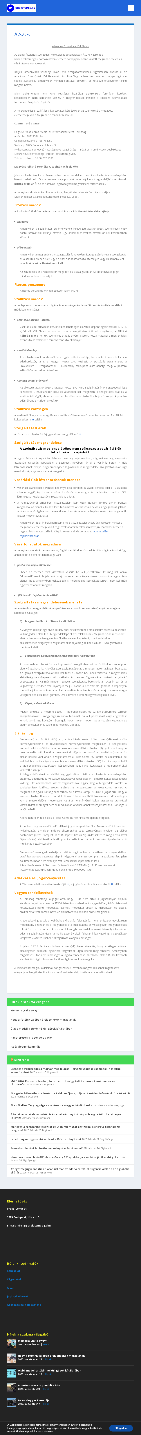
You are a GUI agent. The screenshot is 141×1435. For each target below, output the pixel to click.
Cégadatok (14, 1279)
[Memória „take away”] (11, 1343)
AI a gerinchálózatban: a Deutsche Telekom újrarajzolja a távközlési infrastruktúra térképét (70, 1093)
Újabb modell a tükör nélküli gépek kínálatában (41, 1028)
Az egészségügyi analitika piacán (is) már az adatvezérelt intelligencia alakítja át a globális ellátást (70, 1170)
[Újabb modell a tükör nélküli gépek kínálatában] (11, 1373)
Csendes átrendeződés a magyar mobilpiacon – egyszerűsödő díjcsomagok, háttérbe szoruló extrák (65, 1070)
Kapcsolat (13, 1271)
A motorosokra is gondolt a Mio (31, 1037)
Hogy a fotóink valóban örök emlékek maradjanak (43, 1019)
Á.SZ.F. (11, 1287)
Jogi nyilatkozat (17, 1296)
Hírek (46, 1344)
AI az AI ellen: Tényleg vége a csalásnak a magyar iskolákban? (50, 1105)
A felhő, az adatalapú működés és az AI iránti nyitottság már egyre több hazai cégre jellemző (66, 1116)
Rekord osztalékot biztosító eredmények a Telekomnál (46, 1148)
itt (33, 419)
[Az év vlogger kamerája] (11, 1402)
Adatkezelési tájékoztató (24, 1305)
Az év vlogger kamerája (26, 1046)
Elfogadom (121, 1428)
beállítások (96, 1428)
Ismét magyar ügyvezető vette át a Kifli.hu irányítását (46, 1139)
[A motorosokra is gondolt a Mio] (11, 1387)
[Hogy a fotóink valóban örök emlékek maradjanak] (11, 1358)
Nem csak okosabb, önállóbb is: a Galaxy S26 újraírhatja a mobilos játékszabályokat (65, 1157)
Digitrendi (21, 1060)
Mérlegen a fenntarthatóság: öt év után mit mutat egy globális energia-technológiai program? (66, 1128)
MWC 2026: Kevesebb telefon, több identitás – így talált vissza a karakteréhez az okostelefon (63, 1082)
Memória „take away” (25, 1010)
